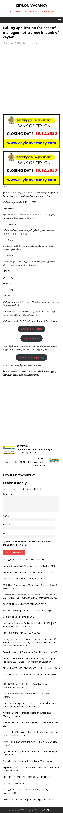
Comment (7, 493)
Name (6, 515)
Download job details (31, 328)
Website (7, 533)
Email (6, 524)
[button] (59, 19)
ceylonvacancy (32, 43)
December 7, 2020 (13, 43)
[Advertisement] (31, 79)
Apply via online (31, 338)
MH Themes (49, 810)
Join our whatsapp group (31, 357)
